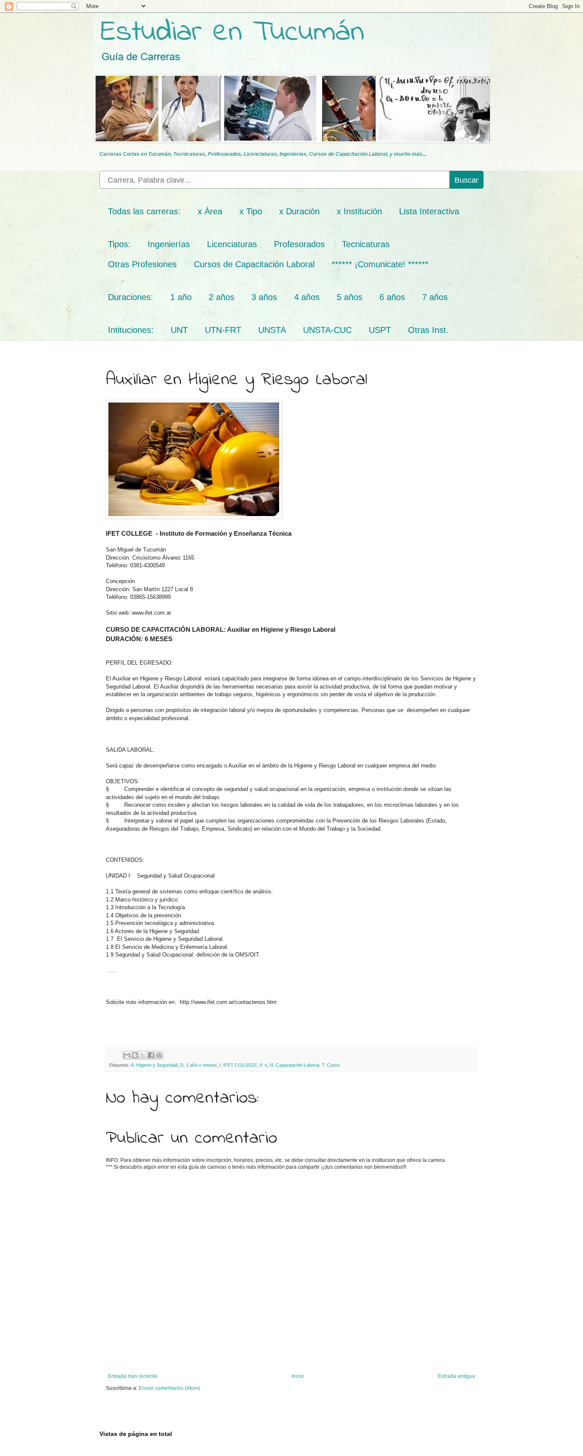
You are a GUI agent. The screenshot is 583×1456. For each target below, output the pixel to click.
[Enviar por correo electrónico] (126, 1055)
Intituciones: (131, 330)
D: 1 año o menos (198, 1065)
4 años (307, 297)
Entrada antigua (456, 1376)
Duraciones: (130, 297)
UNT (179, 330)
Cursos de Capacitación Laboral (254, 264)
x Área (210, 211)
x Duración (299, 211)
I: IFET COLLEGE (238, 1065)
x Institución (359, 211)
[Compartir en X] (143, 1055)
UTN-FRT (223, 330)
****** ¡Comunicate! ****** (380, 264)
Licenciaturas (232, 244)
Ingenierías (169, 244)
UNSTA (272, 330)
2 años (221, 297)
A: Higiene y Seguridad (154, 1065)
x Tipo (250, 211)
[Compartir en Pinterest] (159, 1055)
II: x (263, 1065)
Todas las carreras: (144, 211)
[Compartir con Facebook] (151, 1055)
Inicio (298, 1376)
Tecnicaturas (366, 244)
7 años (435, 297)
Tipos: (119, 244)
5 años (349, 297)
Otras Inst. (428, 330)
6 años (392, 297)
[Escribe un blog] (135, 1055)
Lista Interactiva (429, 211)
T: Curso (331, 1065)
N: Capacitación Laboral (294, 1065)
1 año (181, 297)
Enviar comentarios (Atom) (169, 1388)
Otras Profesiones (142, 264)
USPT (380, 330)
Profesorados (299, 244)
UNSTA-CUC (327, 330)
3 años (264, 297)
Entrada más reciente (132, 1376)
